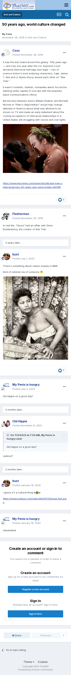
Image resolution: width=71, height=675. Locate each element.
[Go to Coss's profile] (6, 52)
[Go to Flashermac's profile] (6, 216)
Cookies (43, 661)
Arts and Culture (37, 37)
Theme (28, 661)
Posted (27, 54)
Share (17, 635)
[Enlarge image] (35, 148)
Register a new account (35, 589)
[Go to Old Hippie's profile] (6, 423)
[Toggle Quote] (8, 435)
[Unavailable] (35, 317)
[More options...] (64, 52)
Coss (9, 34)
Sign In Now (35, 613)
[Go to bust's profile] (6, 256)
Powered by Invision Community (35, 669)
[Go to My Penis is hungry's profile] (6, 387)
